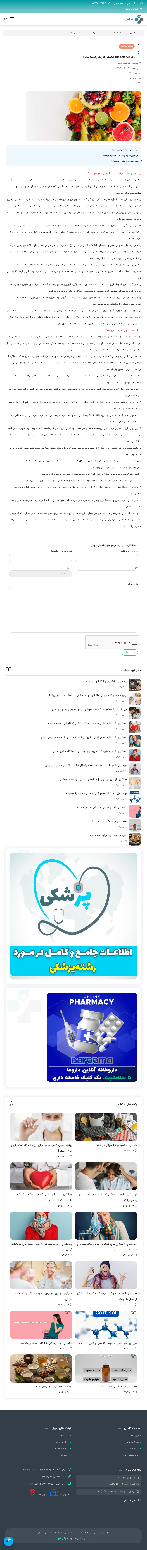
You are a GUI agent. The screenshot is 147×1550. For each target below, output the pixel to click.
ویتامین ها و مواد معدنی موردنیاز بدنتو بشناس (87, 33)
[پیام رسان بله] (8, 1541)
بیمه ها (64, 1455)
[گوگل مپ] (28, 1495)
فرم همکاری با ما (130, 1455)
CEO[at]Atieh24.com (108, 1492)
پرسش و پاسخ (132, 1442)
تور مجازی (63, 1436)
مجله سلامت (118, 33)
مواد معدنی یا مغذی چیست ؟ (124, 161)
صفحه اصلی (135, 33)
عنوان (135, 568)
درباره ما (135, 1436)
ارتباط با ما (134, 1449)
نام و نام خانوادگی (129, 551)
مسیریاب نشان (42, 1495)
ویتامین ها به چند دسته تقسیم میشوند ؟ (119, 156)
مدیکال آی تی (61, 1538)
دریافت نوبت (131, 9)
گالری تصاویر (61, 1442)
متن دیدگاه (133, 584)
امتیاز (69, 568)
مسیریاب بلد (64, 1495)
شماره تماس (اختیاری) (61, 551)
